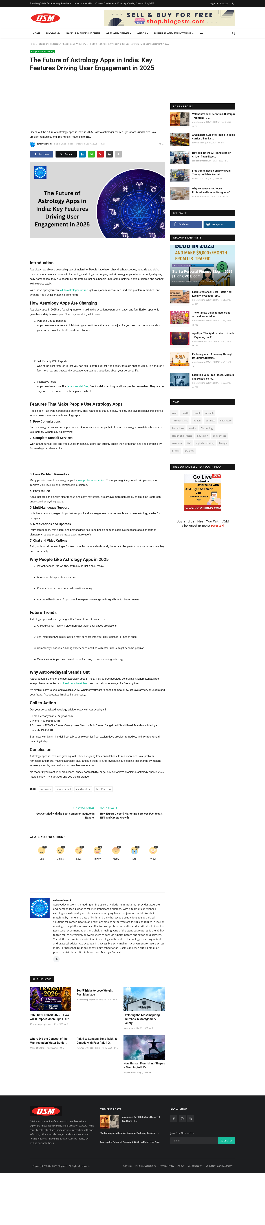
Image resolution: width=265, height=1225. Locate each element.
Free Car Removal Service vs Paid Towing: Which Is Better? (211, 172)
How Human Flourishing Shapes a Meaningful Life (144, 1065)
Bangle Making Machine (83, 33)
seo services (219, 435)
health (185, 413)
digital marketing (205, 443)
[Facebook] (173, 1118)
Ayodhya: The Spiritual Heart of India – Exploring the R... (213, 335)
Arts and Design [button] (118, 33)
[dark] (233, 3)
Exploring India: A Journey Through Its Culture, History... (212, 356)
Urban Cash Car (199, 178)
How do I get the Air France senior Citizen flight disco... (211, 154)
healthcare (225, 420)
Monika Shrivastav (200, 196)
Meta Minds (128, 1028)
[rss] (190, 1118)
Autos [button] (142, 33)
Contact (127, 1165)
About (181, 1165)
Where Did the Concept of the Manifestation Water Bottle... (49, 1040)
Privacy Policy (167, 1165)
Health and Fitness (182, 435)
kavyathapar (198, 142)
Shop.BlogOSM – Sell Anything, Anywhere (50, 3)
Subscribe (226, 1140)
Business (210, 420)
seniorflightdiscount (201, 160)
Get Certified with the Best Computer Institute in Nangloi (65, 815)
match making (83, 789)
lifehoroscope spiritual (40, 1024)
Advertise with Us (83, 3)
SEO (189, 443)
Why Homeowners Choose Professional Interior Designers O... (212, 190)
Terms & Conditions (145, 1165)
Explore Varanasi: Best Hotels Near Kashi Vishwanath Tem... (212, 293)
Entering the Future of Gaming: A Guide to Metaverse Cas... (130, 1142)
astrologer (46, 789)
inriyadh (209, 413)
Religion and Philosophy (49, 43)
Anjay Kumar (129, 1072)
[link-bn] (169, 18)
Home (36, 33)
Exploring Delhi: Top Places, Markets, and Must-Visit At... (213, 376)
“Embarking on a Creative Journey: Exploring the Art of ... (129, 1133)
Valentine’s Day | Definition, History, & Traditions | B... (213, 116)
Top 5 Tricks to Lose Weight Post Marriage (94, 992)
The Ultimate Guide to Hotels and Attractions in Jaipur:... (211, 314)
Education (202, 435)
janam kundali (64, 789)
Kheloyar (189, 450)
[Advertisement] (97, 100)
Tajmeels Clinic (180, 420)
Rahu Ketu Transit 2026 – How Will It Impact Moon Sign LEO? (49, 1017)
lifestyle (223, 443)
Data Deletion (195, 1165)
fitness (175, 450)
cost (174, 413)
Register (224, 3)
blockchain (178, 428)
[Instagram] (182, 1118)
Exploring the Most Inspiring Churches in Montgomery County (141, 1019)
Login (212, 3)
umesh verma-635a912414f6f (205, 122)
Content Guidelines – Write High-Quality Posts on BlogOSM (124, 3)
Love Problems (103, 789)
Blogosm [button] (52, 33)
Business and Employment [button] (173, 33)
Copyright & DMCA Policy (219, 1165)
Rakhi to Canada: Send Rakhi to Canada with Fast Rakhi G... (97, 1040)
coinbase (177, 443)
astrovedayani (44, 143)
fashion (197, 420)
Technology (207, 428)
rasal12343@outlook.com (88, 1047)
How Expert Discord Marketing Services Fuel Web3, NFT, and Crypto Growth (131, 815)
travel (197, 413)
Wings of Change (37, 1047)
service (192, 428)
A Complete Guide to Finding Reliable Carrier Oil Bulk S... (213, 136)
